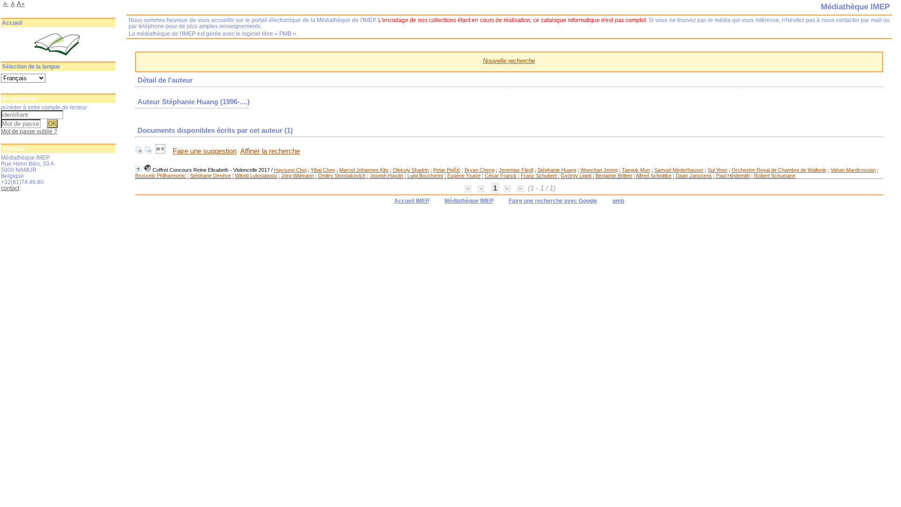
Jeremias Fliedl (516, 170)
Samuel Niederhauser (678, 170)
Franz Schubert (539, 175)
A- (5, 4)
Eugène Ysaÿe (464, 175)
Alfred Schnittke (654, 175)
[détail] (138, 169)
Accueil (12, 23)
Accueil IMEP (411, 201)
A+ (21, 4)
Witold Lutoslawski (256, 175)
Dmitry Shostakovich (342, 175)
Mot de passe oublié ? (29, 131)
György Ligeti (576, 175)
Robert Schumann (774, 175)
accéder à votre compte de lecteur (44, 107)
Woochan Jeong (599, 170)
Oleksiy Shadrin (411, 170)
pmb (618, 201)
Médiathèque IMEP (469, 201)
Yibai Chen (323, 170)
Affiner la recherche (270, 151)
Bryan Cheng (480, 170)
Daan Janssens (694, 175)
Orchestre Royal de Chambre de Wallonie (779, 170)
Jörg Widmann (297, 175)
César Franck (501, 175)
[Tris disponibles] (161, 151)
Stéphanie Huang (556, 170)
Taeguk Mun (636, 170)
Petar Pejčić (446, 170)
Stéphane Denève (210, 175)
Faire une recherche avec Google (553, 201)
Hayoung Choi (290, 170)
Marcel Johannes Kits (364, 170)
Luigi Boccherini (425, 175)
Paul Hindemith (733, 175)
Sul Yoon (717, 170)
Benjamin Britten (614, 175)
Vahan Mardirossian (853, 170)
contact (10, 188)
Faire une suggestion (205, 151)
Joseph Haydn (386, 175)
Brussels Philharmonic (160, 175)
